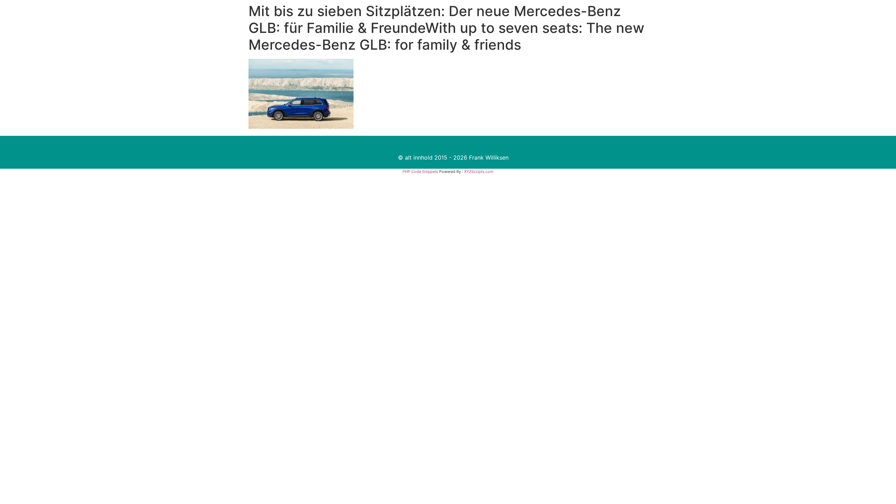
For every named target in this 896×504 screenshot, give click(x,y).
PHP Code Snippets (420, 171)
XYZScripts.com (478, 171)
